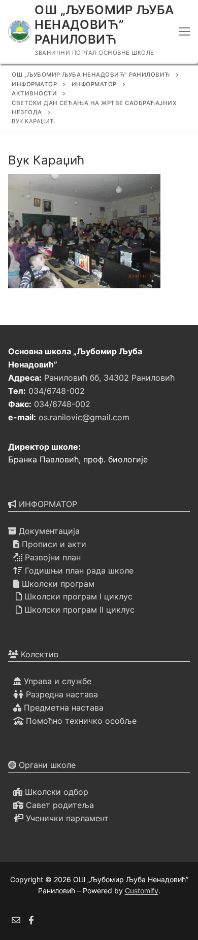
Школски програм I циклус (77, 596)
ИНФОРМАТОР (46, 504)
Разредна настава (60, 694)
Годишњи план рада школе (78, 570)
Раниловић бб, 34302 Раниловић (109, 378)
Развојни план (51, 557)
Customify (141, 890)
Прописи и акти (52, 544)
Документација (48, 531)
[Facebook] (32, 920)
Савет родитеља (58, 805)
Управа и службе (56, 681)
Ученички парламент (66, 818)
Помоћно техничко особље (80, 721)
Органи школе (46, 765)
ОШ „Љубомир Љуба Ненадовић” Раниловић (104, 25)
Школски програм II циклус (78, 610)
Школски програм (56, 584)
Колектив (38, 654)
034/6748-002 (56, 391)
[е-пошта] (16, 920)
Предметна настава (62, 707)
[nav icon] (184, 31)
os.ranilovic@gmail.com (84, 417)
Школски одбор (55, 792)
